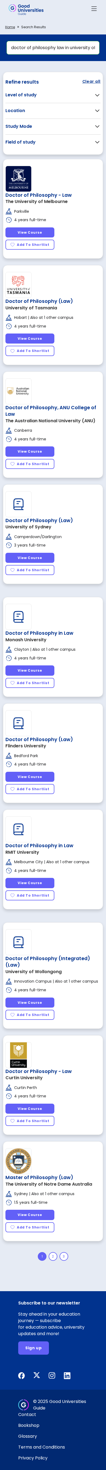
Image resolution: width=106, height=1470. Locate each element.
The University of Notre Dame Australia (48, 1184)
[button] (94, 9)
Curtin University (24, 1078)
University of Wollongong (33, 972)
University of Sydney (28, 527)
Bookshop (28, 1425)
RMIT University (22, 852)
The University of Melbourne (36, 201)
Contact (27, 1414)
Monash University (25, 640)
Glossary (27, 1436)
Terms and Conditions (41, 1447)
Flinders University (25, 746)
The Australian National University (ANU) (50, 421)
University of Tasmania (31, 308)
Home (10, 27)
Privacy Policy (33, 1458)
